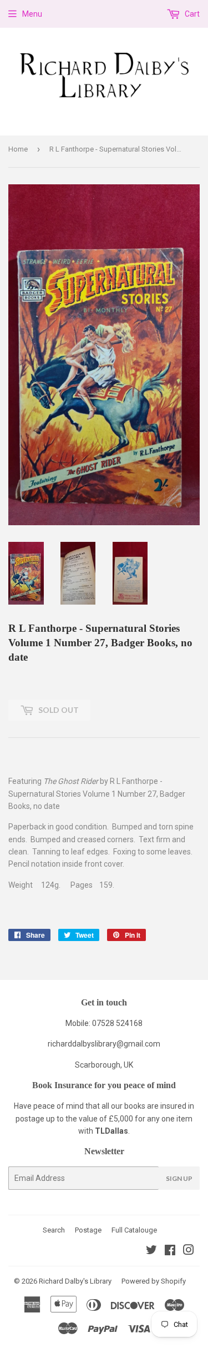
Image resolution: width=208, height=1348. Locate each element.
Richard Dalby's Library (75, 1281)
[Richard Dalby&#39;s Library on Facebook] (170, 1251)
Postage (88, 1230)
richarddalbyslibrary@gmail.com (104, 1043)
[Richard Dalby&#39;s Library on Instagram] (188, 1251)
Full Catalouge (134, 1230)
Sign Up (179, 1178)
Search (54, 1230)
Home (18, 149)
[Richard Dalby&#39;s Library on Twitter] (151, 1251)
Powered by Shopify (153, 1281)
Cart (191, 13)
